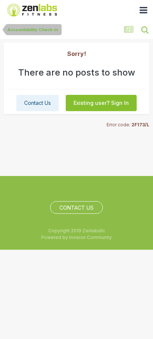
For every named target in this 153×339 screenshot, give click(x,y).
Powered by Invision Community (76, 237)
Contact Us (37, 103)
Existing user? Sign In (101, 103)
